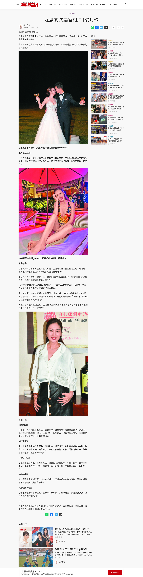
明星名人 (43, 4)
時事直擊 (110, 83)
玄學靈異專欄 (30, 32)
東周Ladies (63, 4)
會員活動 (94, 4)
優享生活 (73, 4)
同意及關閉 (115, 572)
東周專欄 (113, 4)
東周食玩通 (83, 4)
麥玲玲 (25, 28)
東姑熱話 (110, 115)
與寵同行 (110, 40)
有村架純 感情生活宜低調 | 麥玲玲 (72, 529)
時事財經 (52, 4)
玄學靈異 (103, 4)
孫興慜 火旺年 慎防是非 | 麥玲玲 (71, 549)
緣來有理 (62, 541)
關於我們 (19, 575)
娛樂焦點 (110, 51)
